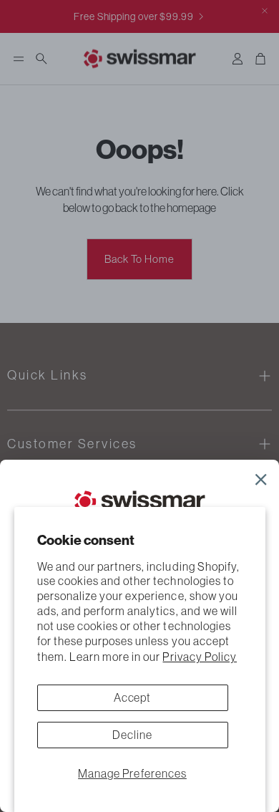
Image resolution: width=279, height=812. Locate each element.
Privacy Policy (199, 656)
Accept (133, 697)
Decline (132, 734)
